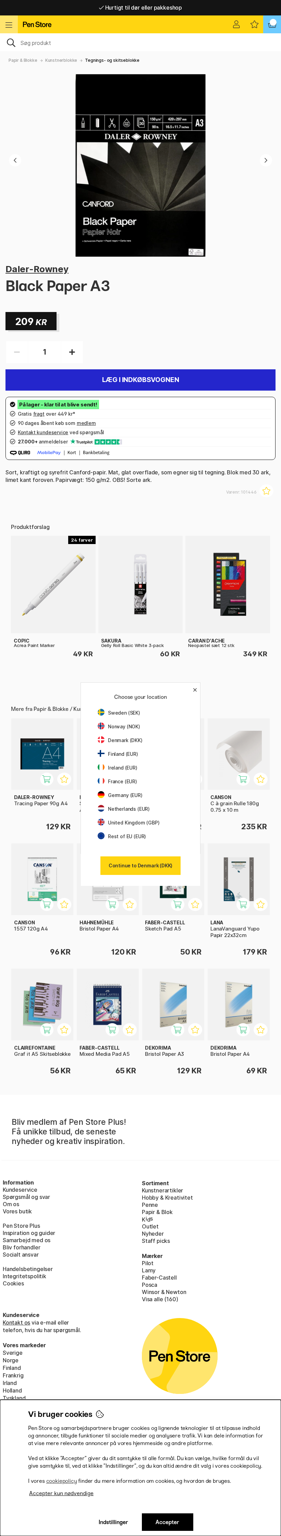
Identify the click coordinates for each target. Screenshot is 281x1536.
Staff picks (156, 1240)
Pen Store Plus (21, 1225)
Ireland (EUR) (122, 768)
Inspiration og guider (29, 1232)
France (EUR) (122, 781)
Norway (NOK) (124, 726)
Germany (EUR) (125, 795)
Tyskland (14, 1398)
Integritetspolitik (24, 1276)
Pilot (148, 1263)
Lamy (149, 1270)
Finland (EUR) (123, 754)
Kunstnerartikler (162, 1190)
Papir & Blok (157, 1212)
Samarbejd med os (26, 1240)
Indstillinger (113, 1522)
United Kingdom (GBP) (133, 822)
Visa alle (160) (160, 1299)
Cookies (13, 1283)
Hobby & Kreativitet (167, 1197)
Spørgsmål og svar (26, 1196)
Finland (12, 1367)
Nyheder (153, 1233)
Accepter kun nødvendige (61, 1493)
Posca (149, 1284)
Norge (11, 1360)
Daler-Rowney (37, 269)
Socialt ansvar (21, 1254)
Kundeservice (20, 1189)
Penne (150, 1204)
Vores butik (17, 1211)
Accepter (167, 1522)
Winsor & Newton (164, 1292)
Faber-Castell (159, 1277)
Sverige (13, 1352)
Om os (11, 1204)
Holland (12, 1390)
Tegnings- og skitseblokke (112, 60)
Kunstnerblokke (61, 60)
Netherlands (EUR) (129, 809)
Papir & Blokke (23, 60)
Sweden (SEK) (124, 713)
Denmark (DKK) (125, 740)
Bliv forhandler (21, 1247)
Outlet (150, 1226)
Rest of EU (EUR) (127, 836)
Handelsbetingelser (28, 1269)
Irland (10, 1382)
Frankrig (13, 1375)
